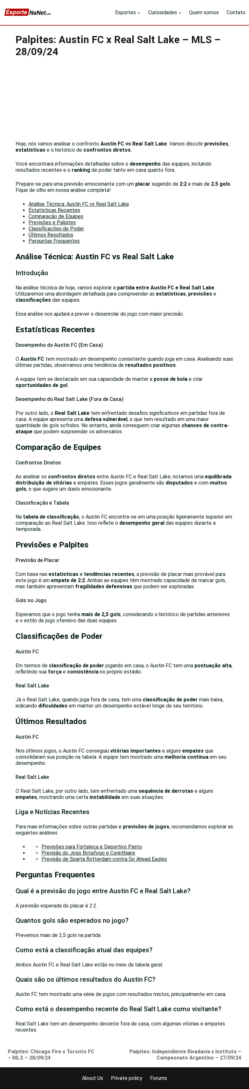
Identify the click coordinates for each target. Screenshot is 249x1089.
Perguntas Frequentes (54, 241)
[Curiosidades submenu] (180, 12)
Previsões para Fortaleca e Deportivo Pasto (92, 847)
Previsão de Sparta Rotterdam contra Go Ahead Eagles (104, 859)
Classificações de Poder (56, 229)
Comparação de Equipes (56, 216)
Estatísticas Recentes (54, 210)
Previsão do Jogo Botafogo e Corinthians (88, 853)
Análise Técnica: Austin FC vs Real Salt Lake (79, 204)
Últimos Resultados (51, 235)
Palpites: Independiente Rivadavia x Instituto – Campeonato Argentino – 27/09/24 (185, 1054)
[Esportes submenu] (138, 12)
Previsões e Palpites (52, 222)
